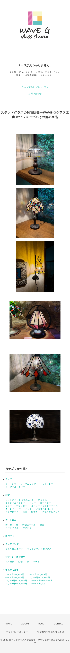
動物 (20, 561)
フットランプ (46, 484)
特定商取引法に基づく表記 (50, 632)
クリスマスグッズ (51, 512)
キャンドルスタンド (15, 503)
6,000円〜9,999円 (14, 577)
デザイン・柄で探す (15, 557)
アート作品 (10, 520)
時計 (25, 512)
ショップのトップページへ (35, 87)
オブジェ (27, 528)
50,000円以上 (38, 583)
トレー (32, 503)
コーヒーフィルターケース (44, 506)
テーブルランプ (28, 484)
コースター (45, 503)
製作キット (10, 536)
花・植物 (9, 561)
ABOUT (25, 624)
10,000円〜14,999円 (39, 577)
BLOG (41, 624)
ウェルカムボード (14, 549)
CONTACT (59, 624)
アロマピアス (12, 512)
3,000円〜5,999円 (37, 574)
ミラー (8, 506)
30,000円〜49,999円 (16, 583)
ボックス (42, 500)
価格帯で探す (12, 570)
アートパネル (12, 528)
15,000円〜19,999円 (16, 580)
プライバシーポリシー (17, 632)
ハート (36, 561)
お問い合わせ (35, 93)
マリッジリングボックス (39, 549)
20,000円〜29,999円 (42, 580)
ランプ (8, 479)
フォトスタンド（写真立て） (19, 500)
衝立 (42, 525)
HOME (8, 624)
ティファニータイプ (15, 487)
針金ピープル (29, 525)
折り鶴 (8, 525)
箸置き (34, 512)
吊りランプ (10, 484)
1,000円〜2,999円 (14, 574)
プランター (21, 506)
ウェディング (12, 544)
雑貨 (7, 495)
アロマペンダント (45, 509)
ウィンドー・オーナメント (18, 509)
